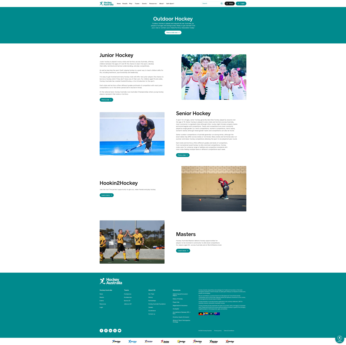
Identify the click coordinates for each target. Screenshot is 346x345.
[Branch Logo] (116, 341)
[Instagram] (106, 330)
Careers (150, 307)
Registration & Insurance (180, 305)
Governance (152, 310)
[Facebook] (101, 330)
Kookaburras (128, 297)
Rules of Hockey (178, 299)
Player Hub (176, 302)
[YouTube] (119, 330)
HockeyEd (176, 309)
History (150, 297)
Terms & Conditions (229, 330)
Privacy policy (218, 330)
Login (101, 307)
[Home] (108, 3)
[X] (115, 330)
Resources (103, 304)
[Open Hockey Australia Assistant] (339, 338)
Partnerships (152, 300)
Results (124, 4)
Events (144, 4)
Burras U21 (127, 300)
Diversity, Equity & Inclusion (181, 317)
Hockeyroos (127, 294)
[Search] (221, 3)
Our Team (151, 294)
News (119, 4)
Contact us (151, 314)
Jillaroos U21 (127, 304)
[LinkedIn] (110, 330)
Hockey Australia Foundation (157, 304)
